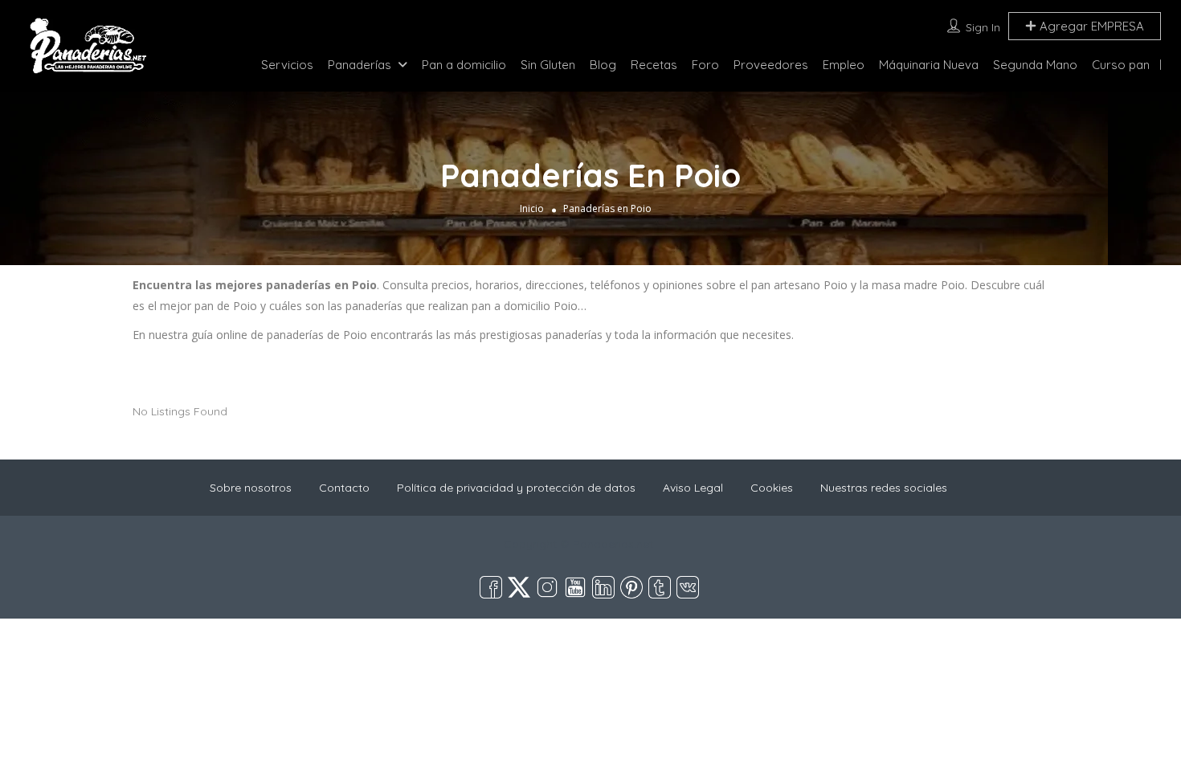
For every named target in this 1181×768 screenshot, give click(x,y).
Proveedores (771, 64)
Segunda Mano (1035, 64)
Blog (603, 64)
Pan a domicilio (464, 64)
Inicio (532, 208)
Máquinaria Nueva (929, 64)
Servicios (287, 64)
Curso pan (1121, 64)
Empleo (843, 64)
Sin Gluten (548, 64)
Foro (705, 64)
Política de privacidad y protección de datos (516, 487)
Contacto (344, 487)
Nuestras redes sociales (883, 487)
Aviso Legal (693, 487)
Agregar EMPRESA (1090, 26)
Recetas (654, 64)
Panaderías (359, 64)
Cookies (771, 487)
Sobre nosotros (251, 487)
